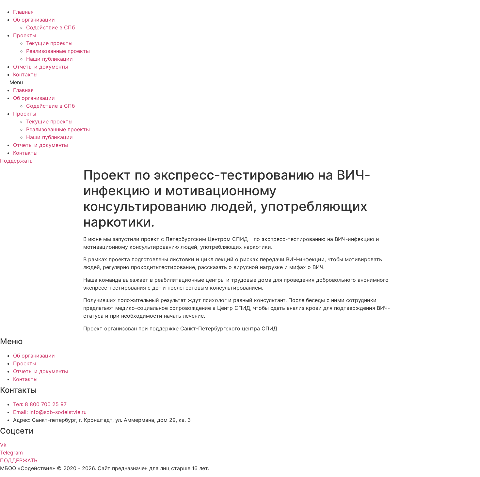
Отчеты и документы (40, 66)
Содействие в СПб (50, 27)
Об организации (34, 19)
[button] (240, 82)
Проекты (24, 35)
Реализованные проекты (58, 51)
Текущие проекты (49, 43)
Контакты (25, 74)
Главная (23, 11)
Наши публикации (49, 59)
